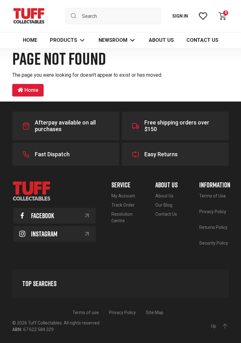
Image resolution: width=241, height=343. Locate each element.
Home (30, 90)
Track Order (123, 204)
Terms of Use (212, 195)
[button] (68, 40)
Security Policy (213, 243)
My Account (123, 195)
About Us (164, 195)
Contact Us (166, 214)
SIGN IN (180, 16)
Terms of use (85, 312)
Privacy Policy (212, 211)
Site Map (154, 312)
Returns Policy (213, 227)
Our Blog (163, 204)
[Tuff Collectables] (28, 16)
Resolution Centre (121, 217)
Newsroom (113, 40)
